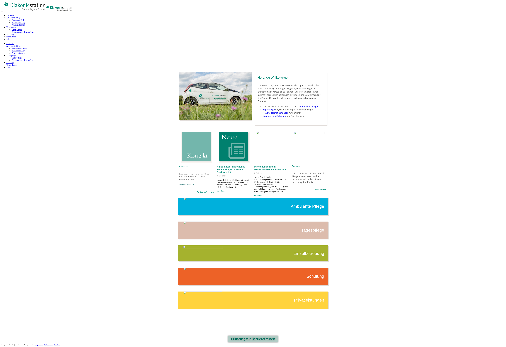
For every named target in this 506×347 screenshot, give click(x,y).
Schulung (10, 34)
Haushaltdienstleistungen (275, 112)
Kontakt (57, 345)
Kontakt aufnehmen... (205, 192)
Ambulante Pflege (13, 18)
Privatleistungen (18, 25)
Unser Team (11, 37)
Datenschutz (48, 345)
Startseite (10, 15)
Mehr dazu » (221, 191)
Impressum (39, 345)
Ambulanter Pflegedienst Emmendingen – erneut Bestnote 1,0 (231, 169)
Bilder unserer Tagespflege (23, 32)
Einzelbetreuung (18, 22)
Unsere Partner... (320, 189)
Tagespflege (11, 27)
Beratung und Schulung (274, 116)
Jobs (8, 39)
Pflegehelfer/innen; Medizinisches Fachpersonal (270, 168)
